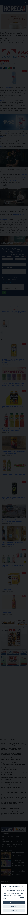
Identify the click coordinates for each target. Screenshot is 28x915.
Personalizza (14, 910)
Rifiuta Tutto (14, 906)
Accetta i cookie (14, 902)
